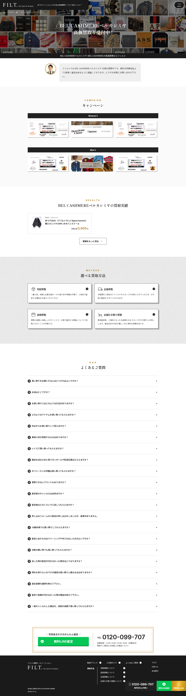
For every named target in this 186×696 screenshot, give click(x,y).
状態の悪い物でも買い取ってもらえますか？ (52, 549)
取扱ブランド (94, 663)
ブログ (154, 663)
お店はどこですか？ (41, 392)
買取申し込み (178, 685)
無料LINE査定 (63, 641)
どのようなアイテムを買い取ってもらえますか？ (54, 414)
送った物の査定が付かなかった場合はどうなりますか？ (57, 561)
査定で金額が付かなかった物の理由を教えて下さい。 (56, 594)
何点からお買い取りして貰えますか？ (49, 425)
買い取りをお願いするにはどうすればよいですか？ (55, 380)
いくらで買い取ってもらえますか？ (48, 448)
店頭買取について (112, 672)
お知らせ (155, 667)
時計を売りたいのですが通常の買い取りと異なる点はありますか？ (62, 572)
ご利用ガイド (113, 663)
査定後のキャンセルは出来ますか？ (48, 493)
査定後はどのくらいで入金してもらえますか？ (53, 504)
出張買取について (112, 677)
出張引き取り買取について (112, 681)
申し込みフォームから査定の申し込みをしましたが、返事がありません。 (65, 516)
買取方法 (90, 668)
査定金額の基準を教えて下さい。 (47, 583)
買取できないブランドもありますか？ (49, 482)
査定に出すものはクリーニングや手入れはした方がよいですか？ (61, 538)
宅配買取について (112, 668)
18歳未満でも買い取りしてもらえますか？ (51, 527)
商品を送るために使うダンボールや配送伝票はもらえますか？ (60, 459)
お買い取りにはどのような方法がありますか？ (53, 403)
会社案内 (155, 671)
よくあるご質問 (134, 663)
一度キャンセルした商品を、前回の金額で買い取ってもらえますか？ (63, 606)
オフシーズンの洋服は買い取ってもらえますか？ (54, 470)
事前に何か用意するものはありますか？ (50, 437)
